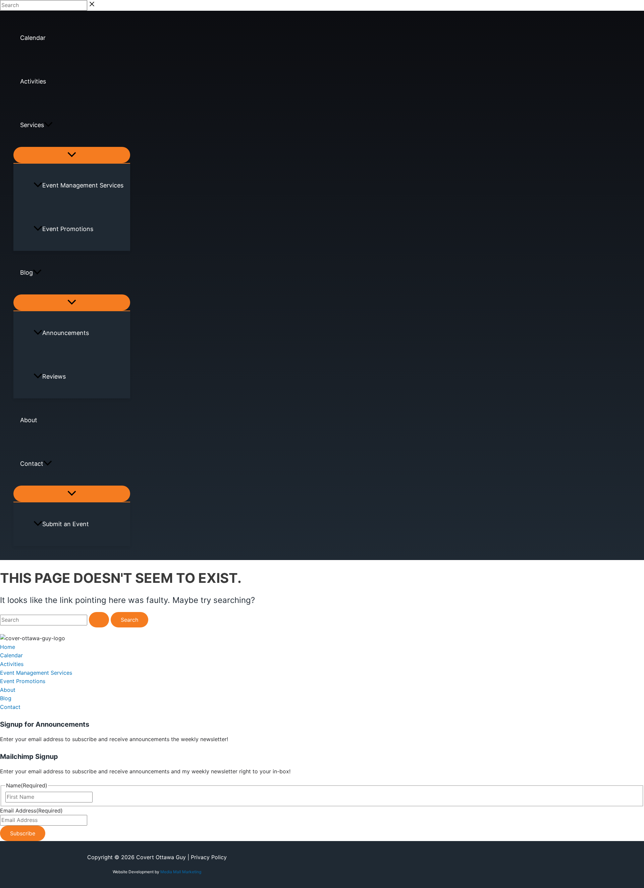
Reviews (54, 376)
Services (32, 124)
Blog (26, 272)
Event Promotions (67, 228)
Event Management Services (82, 185)
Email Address (31, 810)
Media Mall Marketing (180, 871)
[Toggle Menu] (71, 155)
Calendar (33, 37)
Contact (31, 463)
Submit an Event (65, 524)
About (28, 420)
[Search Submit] (99, 619)
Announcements (65, 332)
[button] (48, 125)
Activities (33, 81)
